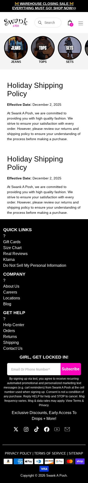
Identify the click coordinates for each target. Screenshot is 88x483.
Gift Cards (12, 242)
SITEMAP (76, 453)
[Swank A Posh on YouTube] (57, 431)
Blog (7, 304)
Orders (9, 331)
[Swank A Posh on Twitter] (16, 431)
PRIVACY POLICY (19, 453)
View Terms (73, 400)
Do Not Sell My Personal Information (34, 265)
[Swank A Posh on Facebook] (46, 431)
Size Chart (12, 248)
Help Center (13, 325)
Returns (10, 337)
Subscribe (70, 369)
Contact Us (12, 348)
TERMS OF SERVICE (50, 453)
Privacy (43, 405)
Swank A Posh (56, 475)
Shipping (11, 342)
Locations (11, 298)
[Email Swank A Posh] (67, 431)
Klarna (9, 259)
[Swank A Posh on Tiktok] (36, 431)
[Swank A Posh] (16, 22)
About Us (11, 286)
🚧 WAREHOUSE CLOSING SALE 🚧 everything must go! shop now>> (44, 6)
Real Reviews (15, 254)
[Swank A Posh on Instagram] (26, 431)
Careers (10, 292)
